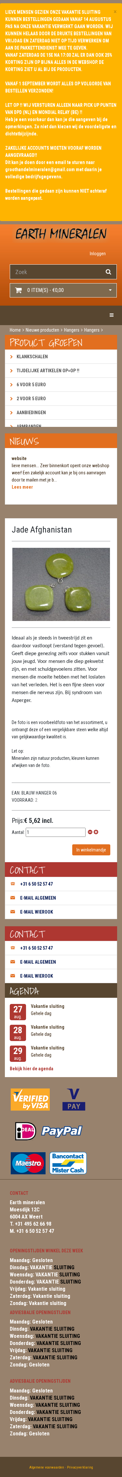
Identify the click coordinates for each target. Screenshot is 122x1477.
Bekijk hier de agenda (31, 1068)
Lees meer (22, 487)
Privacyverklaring (80, 1467)
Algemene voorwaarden (46, 1467)
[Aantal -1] (90, 832)
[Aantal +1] (96, 832)
